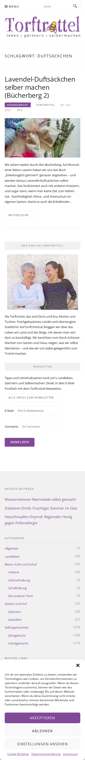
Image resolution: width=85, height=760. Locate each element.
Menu (14, 7)
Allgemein (11, 548)
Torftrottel (45, 105)
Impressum (70, 754)
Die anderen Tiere (20, 596)
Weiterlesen (18, 215)
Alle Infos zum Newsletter (31, 397)
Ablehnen (42, 730)
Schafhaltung (17, 588)
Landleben (12, 556)
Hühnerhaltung (19, 580)
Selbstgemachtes (17, 627)
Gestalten (15, 619)
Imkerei (13, 572)
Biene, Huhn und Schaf (21, 564)
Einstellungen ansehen (42, 743)
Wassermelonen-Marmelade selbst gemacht (40, 499)
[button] (78, 665)
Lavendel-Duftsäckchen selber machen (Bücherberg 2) (40, 87)
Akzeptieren (42, 717)
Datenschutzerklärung (46, 754)
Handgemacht (17, 105)
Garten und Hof (16, 604)
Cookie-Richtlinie (18, 754)
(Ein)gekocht (17, 635)
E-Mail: (10, 410)
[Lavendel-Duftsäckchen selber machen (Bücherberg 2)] (42, 137)
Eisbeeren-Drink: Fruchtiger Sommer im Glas (41, 508)
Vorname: (11, 426)
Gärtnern (14, 612)
